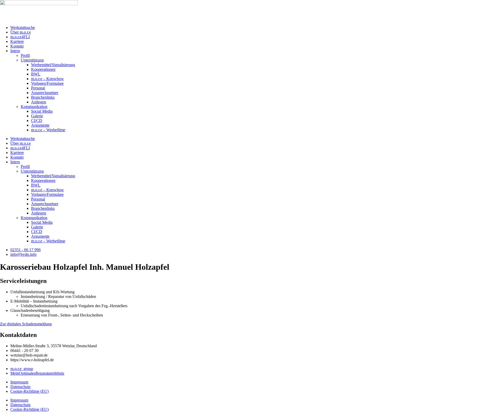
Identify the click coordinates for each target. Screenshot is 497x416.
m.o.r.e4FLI (20, 37)
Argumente (40, 125)
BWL (35, 74)
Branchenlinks (43, 97)
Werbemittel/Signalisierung (53, 65)
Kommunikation (34, 106)
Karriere (17, 41)
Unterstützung (32, 60)
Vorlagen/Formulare (47, 83)
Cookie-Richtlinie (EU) (29, 391)
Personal (38, 88)
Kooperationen (43, 69)
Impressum (19, 382)
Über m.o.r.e (20, 32)
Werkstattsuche (22, 27)
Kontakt (17, 46)
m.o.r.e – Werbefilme (48, 130)
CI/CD (36, 120)
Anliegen (38, 102)
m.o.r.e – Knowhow (47, 78)
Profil (25, 55)
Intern (15, 51)
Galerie (37, 116)
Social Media (42, 111)
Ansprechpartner (44, 92)
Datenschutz (20, 386)
